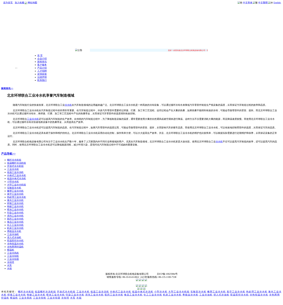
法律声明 (42, 77)
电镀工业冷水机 (15, 206)
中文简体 (248, 2)
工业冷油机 (13, 234)
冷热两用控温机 (15, 246)
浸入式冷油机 (14, 237)
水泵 (9, 265)
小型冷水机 (13, 181)
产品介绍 (42, 68)
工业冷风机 (13, 253)
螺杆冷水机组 (14, 160)
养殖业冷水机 (14, 231)
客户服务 (42, 65)
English (277, 2)
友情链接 (42, 74)
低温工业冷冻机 (15, 172)
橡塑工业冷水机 (15, 191)
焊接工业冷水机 (15, 203)
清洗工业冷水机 (15, 215)
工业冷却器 (13, 259)
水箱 (9, 268)
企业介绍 (42, 58)
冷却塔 (10, 262)
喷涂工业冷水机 (15, 209)
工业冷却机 (13, 256)
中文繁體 (263, 2)
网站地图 (32, 2)
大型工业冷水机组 (16, 184)
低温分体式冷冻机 (16, 178)
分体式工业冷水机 (16, 175)
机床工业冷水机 (15, 228)
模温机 (10, 250)
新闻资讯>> (7, 88)
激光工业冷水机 (15, 200)
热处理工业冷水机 (16, 197)
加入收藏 (20, 2)
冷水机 (68, 105)
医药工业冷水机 (15, 219)
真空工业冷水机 (15, 194)
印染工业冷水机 (15, 212)
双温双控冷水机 (15, 240)
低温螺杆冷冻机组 (16, 163)
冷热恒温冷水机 (15, 243)
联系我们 (42, 80)
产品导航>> (8, 153)
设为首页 (8, 2)
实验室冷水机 (14, 188)
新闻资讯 (42, 61)
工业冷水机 (13, 169)
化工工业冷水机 (15, 225)
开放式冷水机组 (15, 166)
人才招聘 (42, 71)
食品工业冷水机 (15, 222)
